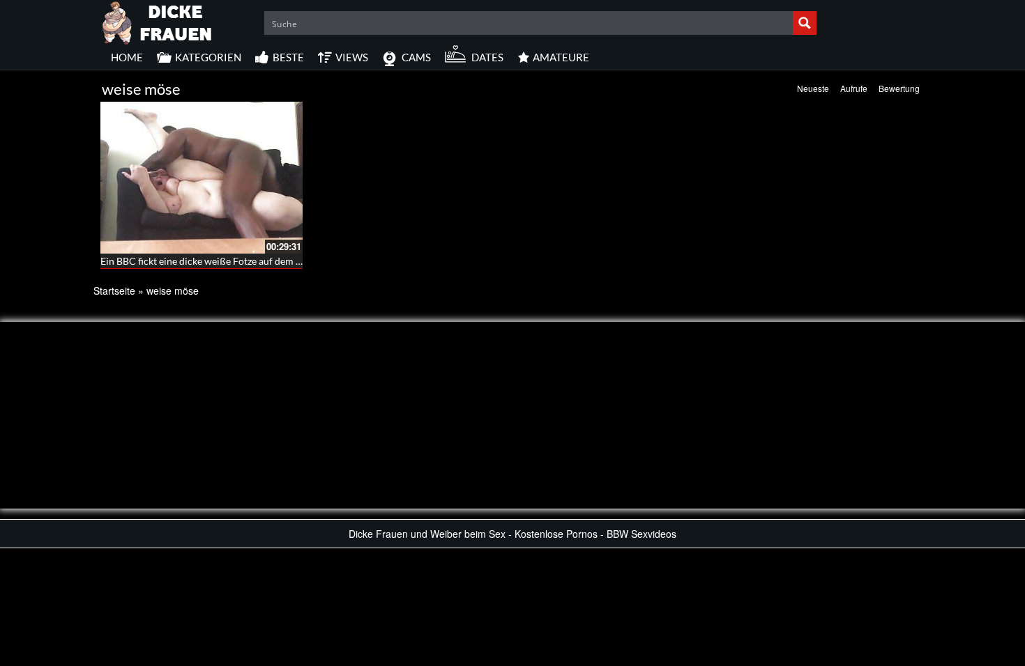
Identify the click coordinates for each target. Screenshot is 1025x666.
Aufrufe (853, 88)
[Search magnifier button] (805, 23)
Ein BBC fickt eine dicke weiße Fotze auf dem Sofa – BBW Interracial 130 (256, 261)
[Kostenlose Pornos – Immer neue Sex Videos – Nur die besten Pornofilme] (157, 21)
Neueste (813, 88)
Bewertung (899, 88)
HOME (127, 57)
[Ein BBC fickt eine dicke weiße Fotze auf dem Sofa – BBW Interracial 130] (201, 178)
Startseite (114, 290)
